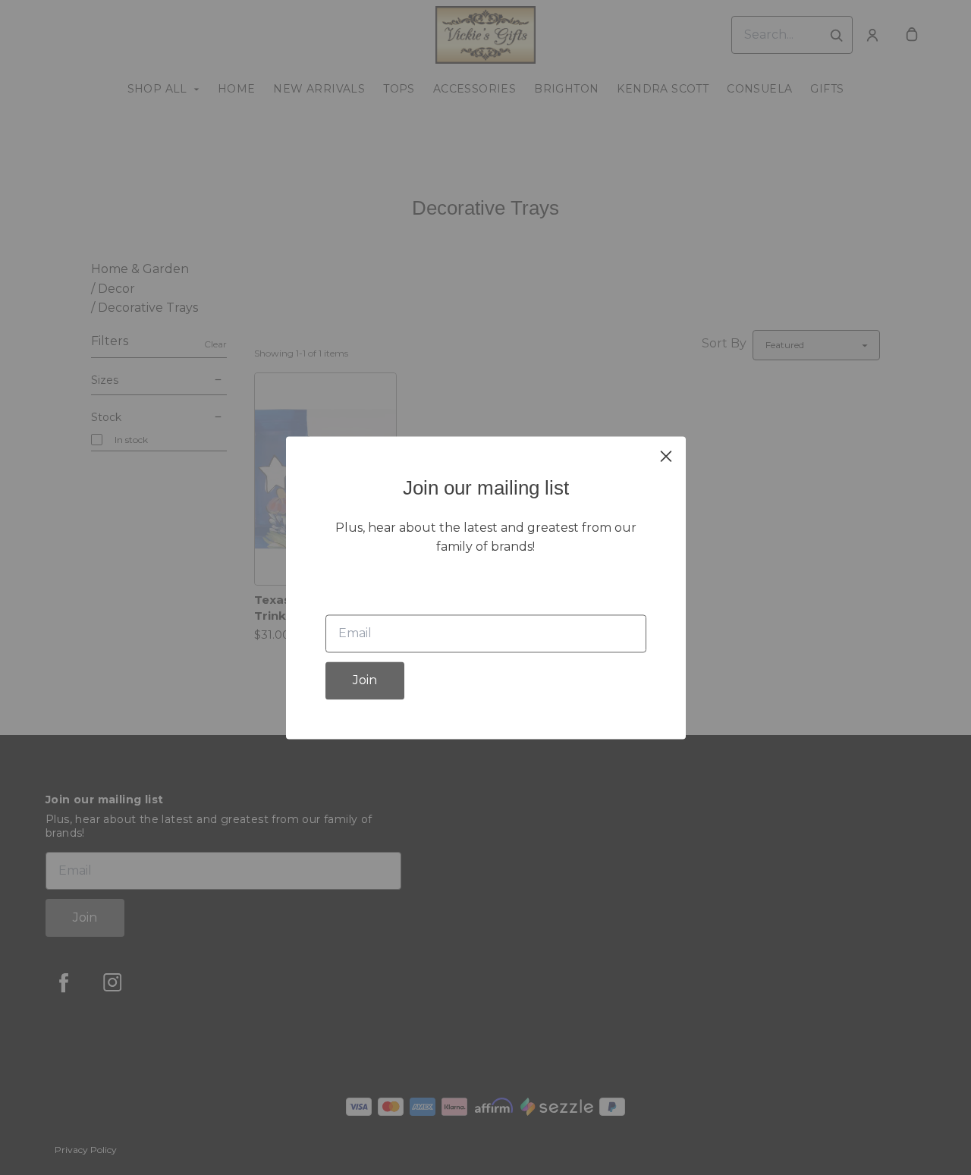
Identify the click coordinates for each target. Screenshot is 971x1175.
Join (365, 680)
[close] (666, 456)
